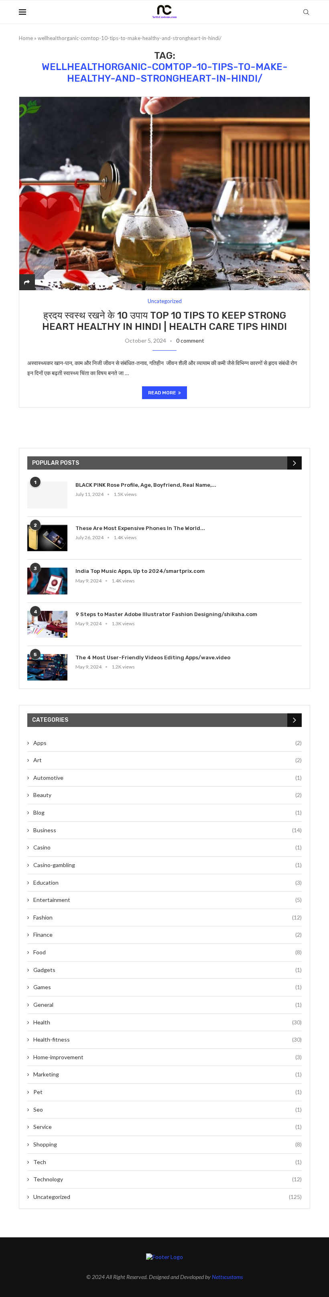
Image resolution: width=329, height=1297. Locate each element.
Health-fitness (167, 1039)
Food (167, 952)
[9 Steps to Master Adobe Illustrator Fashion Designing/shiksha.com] (47, 624)
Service (167, 1126)
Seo (167, 1109)
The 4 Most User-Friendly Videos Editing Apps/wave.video (152, 658)
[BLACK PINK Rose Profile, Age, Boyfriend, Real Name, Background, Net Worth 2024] (47, 495)
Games (167, 987)
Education (167, 882)
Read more (162, 393)
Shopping (167, 1144)
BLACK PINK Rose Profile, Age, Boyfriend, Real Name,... (145, 485)
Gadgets (167, 969)
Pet (167, 1091)
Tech (167, 1161)
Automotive (167, 777)
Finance (167, 934)
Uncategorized (167, 1196)
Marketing (167, 1074)
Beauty (167, 794)
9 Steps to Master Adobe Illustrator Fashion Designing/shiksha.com (166, 614)
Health (167, 1022)
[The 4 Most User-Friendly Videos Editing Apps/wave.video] (47, 667)
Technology (167, 1179)
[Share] (27, 282)
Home (26, 38)
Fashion (167, 917)
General (167, 1004)
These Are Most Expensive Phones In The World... (140, 528)
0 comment (190, 340)
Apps (167, 742)
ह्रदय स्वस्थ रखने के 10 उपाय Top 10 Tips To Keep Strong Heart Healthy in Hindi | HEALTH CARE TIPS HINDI (164, 321)
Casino (167, 847)
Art (167, 760)
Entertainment (167, 899)
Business (167, 830)
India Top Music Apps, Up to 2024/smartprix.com (140, 571)
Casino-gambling (167, 864)
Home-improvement (167, 1057)
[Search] (306, 12)
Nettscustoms (227, 1276)
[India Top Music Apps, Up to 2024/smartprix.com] (47, 581)
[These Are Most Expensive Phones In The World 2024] (47, 538)
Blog (167, 812)
